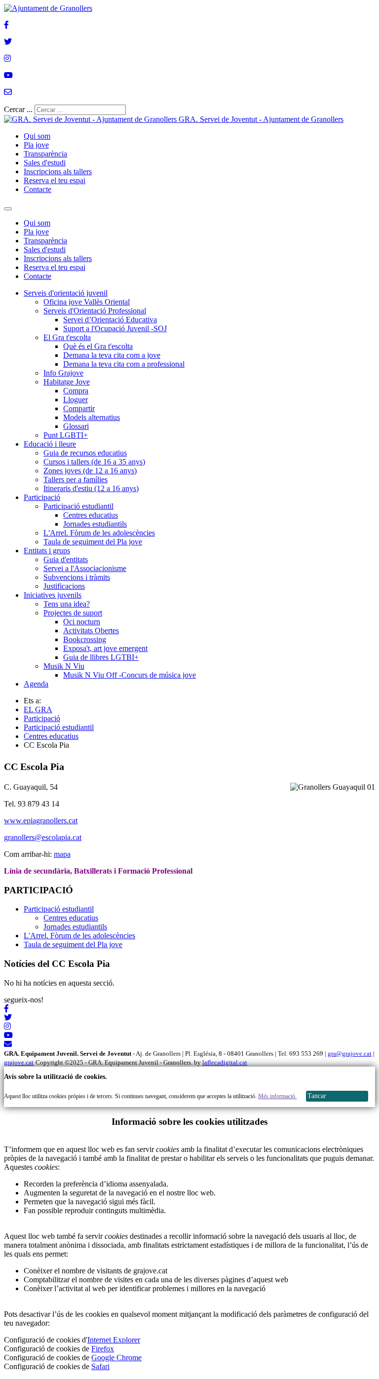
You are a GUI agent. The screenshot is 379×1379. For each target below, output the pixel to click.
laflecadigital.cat (224, 1062)
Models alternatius (91, 417)
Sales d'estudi (45, 162)
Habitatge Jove (66, 382)
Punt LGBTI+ (65, 435)
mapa (62, 854)
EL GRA (38, 709)
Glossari (76, 426)
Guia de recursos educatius (85, 453)
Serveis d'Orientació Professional (94, 310)
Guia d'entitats (65, 559)
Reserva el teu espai (54, 180)
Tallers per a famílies (75, 479)
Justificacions (64, 586)
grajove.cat (19, 1062)
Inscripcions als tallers (58, 171)
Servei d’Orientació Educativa (110, 319)
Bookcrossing (84, 639)
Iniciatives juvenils (52, 595)
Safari (100, 1366)
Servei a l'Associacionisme (84, 568)
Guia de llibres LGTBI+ (101, 657)
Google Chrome (116, 1357)
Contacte (37, 189)
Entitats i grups (47, 550)
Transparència (45, 154)
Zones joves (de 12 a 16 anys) (90, 470)
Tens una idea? (66, 604)
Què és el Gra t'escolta (98, 346)
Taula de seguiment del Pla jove (92, 541)
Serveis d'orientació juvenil (66, 293)
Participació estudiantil (78, 506)
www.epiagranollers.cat (40, 820)
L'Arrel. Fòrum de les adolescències (99, 533)
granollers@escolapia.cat (42, 837)
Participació (42, 497)
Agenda (36, 684)
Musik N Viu (63, 666)
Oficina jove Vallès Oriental (86, 302)
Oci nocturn (81, 621)
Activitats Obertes (91, 630)
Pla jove (36, 145)
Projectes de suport (72, 613)
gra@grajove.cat (350, 1053)
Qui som (37, 136)
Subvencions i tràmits (76, 577)
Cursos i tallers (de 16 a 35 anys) (94, 462)
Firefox (102, 1348)
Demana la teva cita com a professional (124, 364)
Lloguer (75, 399)
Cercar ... (18, 109)
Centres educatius (90, 515)
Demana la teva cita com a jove (111, 355)
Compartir (79, 408)
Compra (75, 390)
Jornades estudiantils (95, 524)
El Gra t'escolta (67, 337)
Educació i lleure (50, 444)
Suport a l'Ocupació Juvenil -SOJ (115, 328)
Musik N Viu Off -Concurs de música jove (129, 675)
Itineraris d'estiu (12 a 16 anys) (91, 488)
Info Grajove (63, 373)
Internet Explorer (113, 1340)
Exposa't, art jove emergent (105, 648)
